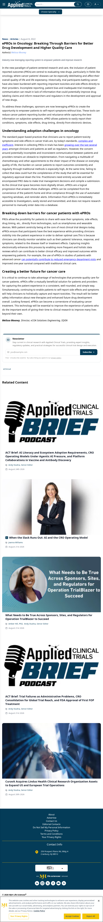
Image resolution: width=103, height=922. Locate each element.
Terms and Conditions (51, 833)
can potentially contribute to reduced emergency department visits (58, 259)
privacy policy (56, 358)
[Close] (99, 901)
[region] (51, 909)
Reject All (91, 916)
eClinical (7, 369)
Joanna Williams (15, 542)
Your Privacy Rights (51, 837)
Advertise (51, 817)
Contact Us (51, 821)
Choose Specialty (48, 11)
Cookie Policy (39, 911)
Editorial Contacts (51, 824)
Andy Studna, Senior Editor (20, 465)
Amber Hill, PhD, (15, 623)
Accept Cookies (72, 916)
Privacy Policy (51, 830)
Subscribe (87, 352)
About (51, 814)
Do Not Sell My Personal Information (51, 827)
